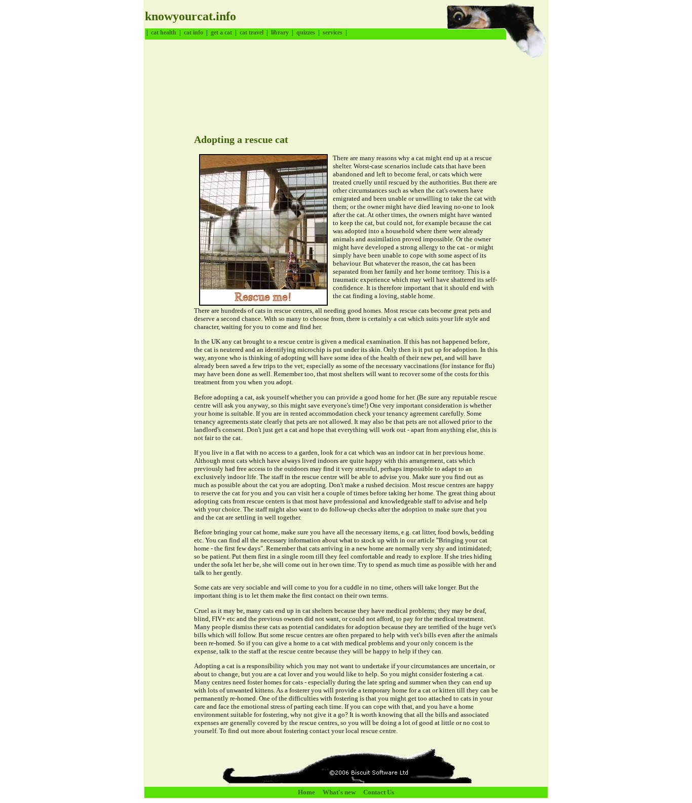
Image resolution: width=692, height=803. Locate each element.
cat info (193, 32)
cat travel (251, 32)
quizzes (305, 32)
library (280, 32)
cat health (163, 32)
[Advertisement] (329, 83)
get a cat (221, 32)
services (332, 32)
